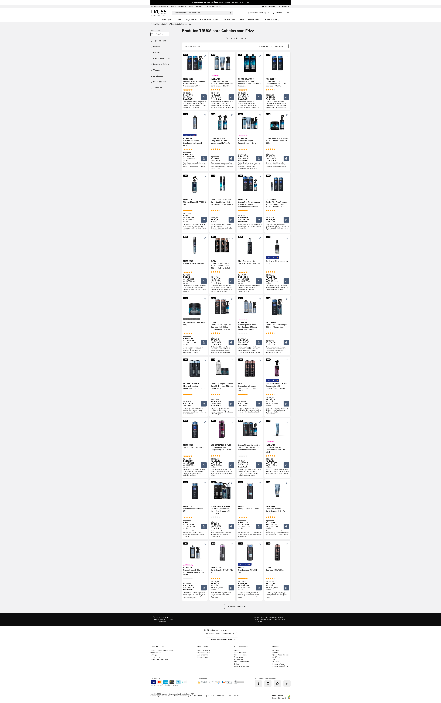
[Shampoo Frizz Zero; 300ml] (195, 429)
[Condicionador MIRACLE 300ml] (250, 551)
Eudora (275, 653)
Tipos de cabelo (240, 653)
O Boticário (276, 650)
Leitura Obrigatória (241, 666)
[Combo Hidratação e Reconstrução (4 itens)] (250, 122)
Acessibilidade (160, 6)
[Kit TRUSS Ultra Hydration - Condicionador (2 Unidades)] (195, 368)
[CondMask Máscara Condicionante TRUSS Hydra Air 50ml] (277, 429)
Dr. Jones (275, 662)
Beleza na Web (278, 664)
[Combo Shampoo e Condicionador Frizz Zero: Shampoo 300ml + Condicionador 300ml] (277, 63)
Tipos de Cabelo (228, 19)
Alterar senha (202, 655)
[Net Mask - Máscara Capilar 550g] (195, 306)
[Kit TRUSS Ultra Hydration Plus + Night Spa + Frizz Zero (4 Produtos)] (222, 490)
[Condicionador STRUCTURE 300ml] (222, 551)
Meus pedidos (202, 657)
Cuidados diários (240, 655)
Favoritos (286, 6)
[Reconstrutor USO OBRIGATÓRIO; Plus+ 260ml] (277, 368)
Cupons (178, 19)
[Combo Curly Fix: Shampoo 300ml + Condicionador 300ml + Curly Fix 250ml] (222, 245)
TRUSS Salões (254, 19)
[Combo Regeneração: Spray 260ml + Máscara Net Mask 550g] (277, 122)
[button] (204, 97)
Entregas (154, 655)
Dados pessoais (203, 650)
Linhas (241, 19)
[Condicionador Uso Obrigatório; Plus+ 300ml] (222, 429)
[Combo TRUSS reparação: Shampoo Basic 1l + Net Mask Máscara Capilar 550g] (222, 368)
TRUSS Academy (271, 19)
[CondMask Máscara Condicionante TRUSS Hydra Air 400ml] (195, 122)
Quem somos (155, 653)
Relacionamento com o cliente (162, 650)
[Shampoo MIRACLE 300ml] (250, 490)
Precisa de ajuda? (196, 6)
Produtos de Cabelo (209, 19)
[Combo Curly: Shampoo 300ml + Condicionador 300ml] (250, 368)
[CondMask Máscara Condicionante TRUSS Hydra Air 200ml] (277, 490)
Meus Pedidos (270, 6)
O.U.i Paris (276, 657)
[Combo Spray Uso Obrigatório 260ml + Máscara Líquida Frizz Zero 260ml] (222, 122)
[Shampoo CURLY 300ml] (277, 551)
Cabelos (165, 24)
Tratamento (238, 657)
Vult (273, 659)
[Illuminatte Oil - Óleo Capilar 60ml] (277, 245)
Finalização (238, 659)
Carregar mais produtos (236, 606)
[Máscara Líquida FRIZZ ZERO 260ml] (195, 184)
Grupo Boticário (177, 6)
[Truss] (158, 13)
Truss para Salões (214, 6)
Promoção (166, 19)
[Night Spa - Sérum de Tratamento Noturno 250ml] (250, 245)
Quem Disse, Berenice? (281, 655)
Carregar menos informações (221, 639)
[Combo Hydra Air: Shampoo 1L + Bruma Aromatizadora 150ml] (195, 551)
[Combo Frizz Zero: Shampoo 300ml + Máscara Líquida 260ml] (277, 306)
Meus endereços (204, 653)
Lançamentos (191, 19)
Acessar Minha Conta (278, 13)
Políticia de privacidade (159, 659)
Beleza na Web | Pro (280, 666)
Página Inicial (155, 24)
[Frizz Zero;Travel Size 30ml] (195, 245)
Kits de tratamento (241, 662)
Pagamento (155, 657)
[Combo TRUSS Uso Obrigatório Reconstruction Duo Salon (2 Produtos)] (250, 63)
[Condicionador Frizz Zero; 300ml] (195, 490)
